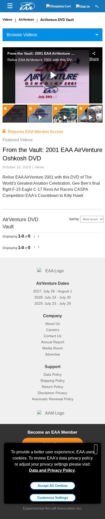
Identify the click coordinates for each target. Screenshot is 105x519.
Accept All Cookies (53, 486)
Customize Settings (52, 498)
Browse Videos (22, 34)
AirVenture (26, 19)
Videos (7, 19)
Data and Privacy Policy (52, 470)
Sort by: (74, 219)
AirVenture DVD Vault (57, 20)
